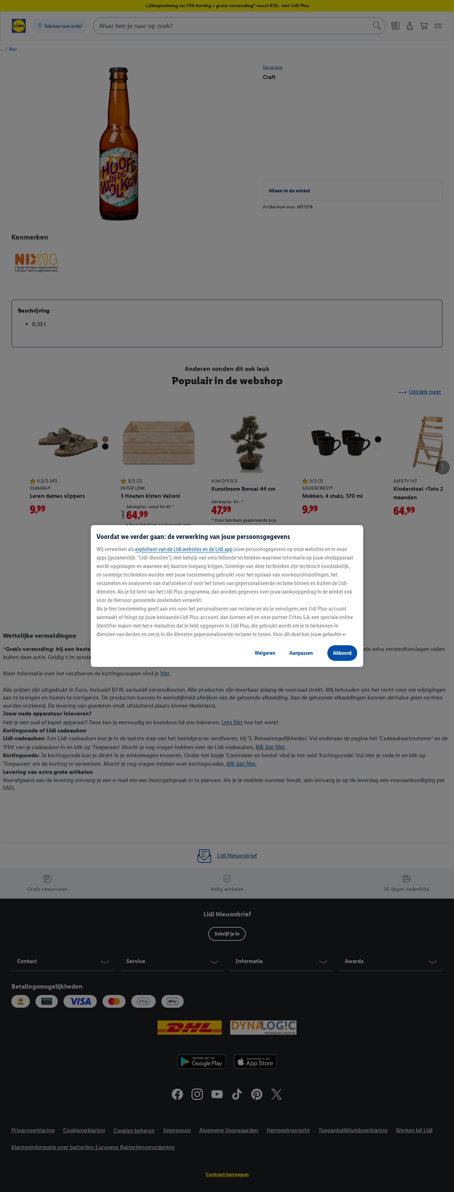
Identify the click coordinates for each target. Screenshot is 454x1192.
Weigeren (265, 653)
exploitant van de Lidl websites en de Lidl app (184, 549)
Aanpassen (301, 653)
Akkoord (342, 653)
